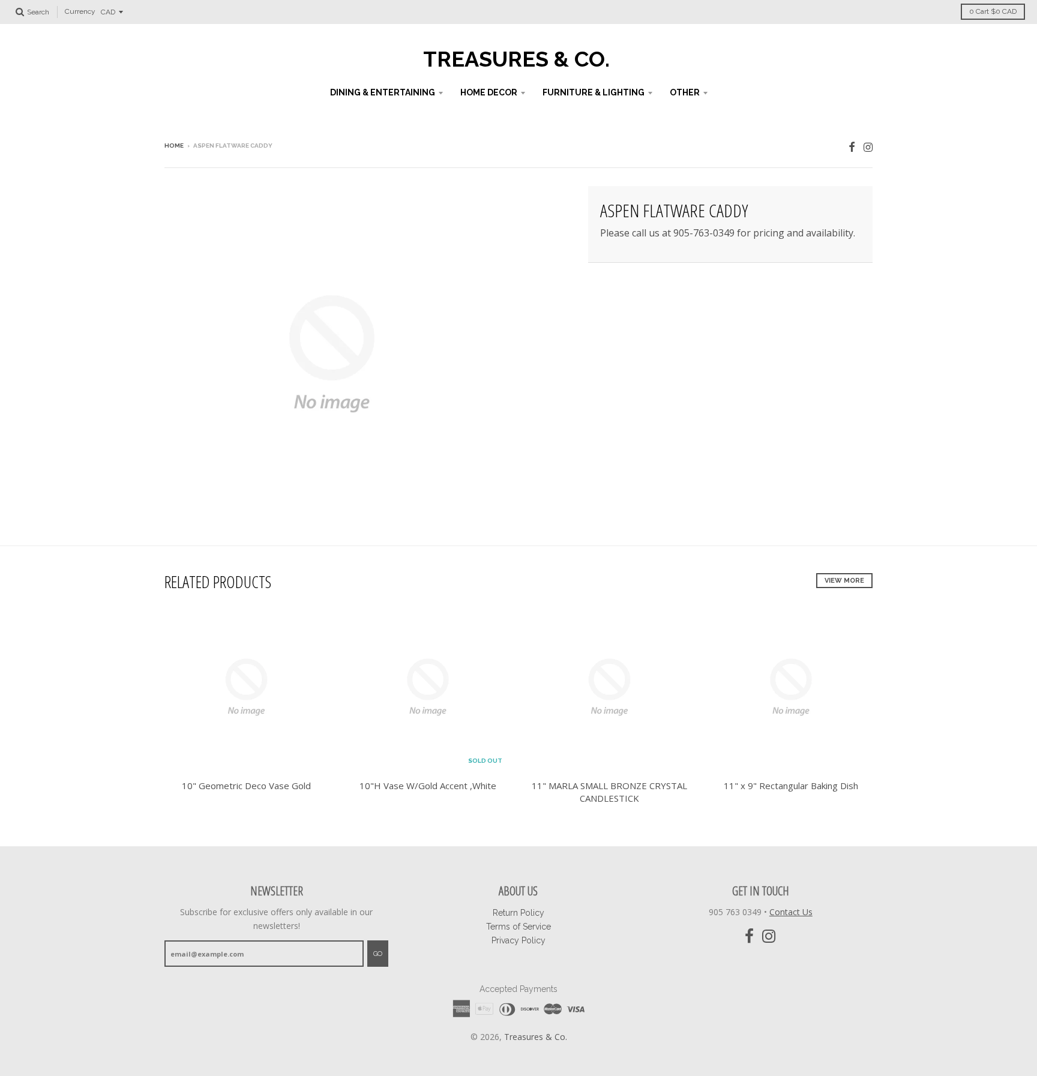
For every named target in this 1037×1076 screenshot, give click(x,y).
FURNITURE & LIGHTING (594, 92)
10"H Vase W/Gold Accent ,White (427, 786)
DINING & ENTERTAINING (382, 92)
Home (174, 145)
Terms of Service (518, 926)
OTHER (685, 92)
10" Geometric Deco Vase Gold (246, 786)
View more (844, 581)
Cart (993, 11)
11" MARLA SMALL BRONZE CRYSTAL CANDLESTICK (609, 792)
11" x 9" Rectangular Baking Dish (791, 786)
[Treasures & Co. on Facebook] (852, 146)
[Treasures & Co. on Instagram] (868, 146)
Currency (80, 12)
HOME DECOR (488, 92)
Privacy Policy (518, 940)
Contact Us (791, 912)
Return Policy (518, 913)
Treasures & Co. (516, 59)
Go (377, 954)
